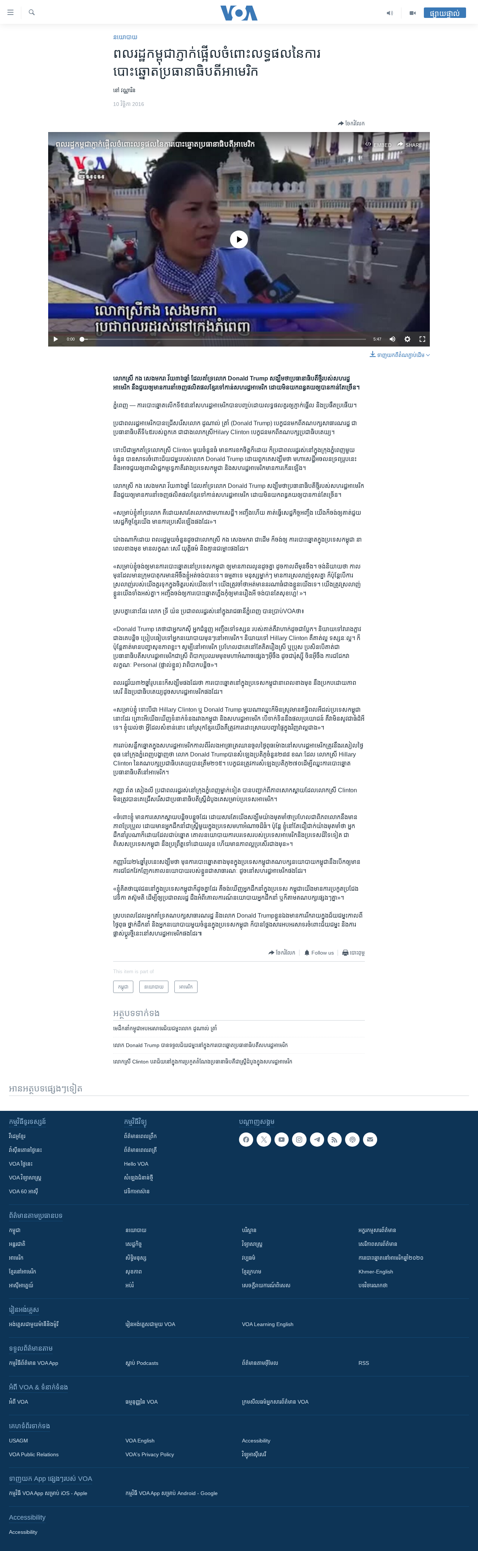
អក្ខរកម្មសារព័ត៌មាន (377, 1230)
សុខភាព (133, 1272)
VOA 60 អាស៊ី (23, 1191)
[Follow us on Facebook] (246, 1139)
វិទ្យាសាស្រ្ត (252, 1244)
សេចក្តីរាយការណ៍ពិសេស (266, 1285)
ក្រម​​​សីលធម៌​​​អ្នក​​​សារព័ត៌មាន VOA (275, 1402)
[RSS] (335, 1139)
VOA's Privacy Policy (149, 1454)
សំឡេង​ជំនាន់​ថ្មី (138, 1178)
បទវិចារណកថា (373, 1285)
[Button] (351, 123)
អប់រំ (129, 1285)
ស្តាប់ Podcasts (141, 1363)
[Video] (412, 13)
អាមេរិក (16, 1258)
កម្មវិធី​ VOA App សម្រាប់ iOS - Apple (48, 1493)
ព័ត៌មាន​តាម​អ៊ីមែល (260, 1363)
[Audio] (390, 13)
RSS (363, 1363)
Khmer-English (375, 1272)
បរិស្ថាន (249, 1230)
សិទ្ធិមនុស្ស (135, 1258)
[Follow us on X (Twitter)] (264, 1139)
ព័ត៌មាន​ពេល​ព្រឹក (140, 1136)
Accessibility (256, 1441)
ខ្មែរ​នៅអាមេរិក (22, 1272)
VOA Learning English (268, 1324)
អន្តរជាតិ (17, 1244)
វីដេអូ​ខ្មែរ (17, 1136)
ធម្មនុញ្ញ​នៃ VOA (141, 1402)
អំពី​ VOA (18, 1402)
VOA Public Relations (34, 1454)
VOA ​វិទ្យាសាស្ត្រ (25, 1178)
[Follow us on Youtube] (281, 1139)
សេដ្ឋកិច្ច (133, 1244)
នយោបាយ (125, 37)
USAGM (18, 1441)
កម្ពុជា (15, 1230)
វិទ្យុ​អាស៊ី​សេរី (254, 1454)
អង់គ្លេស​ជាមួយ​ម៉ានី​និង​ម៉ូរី (33, 1324)
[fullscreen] (422, 339)
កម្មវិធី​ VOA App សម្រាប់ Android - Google (171, 1493)
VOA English (140, 1441)
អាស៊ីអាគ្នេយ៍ (21, 1285)
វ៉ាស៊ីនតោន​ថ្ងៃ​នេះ (25, 1150)
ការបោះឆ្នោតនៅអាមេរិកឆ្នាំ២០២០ (390, 1258)
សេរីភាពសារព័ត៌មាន (377, 1244)
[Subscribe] (370, 1139)
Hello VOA (136, 1164)
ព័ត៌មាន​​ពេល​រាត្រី (140, 1150)
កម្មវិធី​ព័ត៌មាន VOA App (33, 1363)
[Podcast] (352, 1139)
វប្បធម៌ (248, 1258)
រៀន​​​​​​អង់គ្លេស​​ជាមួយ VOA (150, 1324)
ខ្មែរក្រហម (251, 1272)
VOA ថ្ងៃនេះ (20, 1164)
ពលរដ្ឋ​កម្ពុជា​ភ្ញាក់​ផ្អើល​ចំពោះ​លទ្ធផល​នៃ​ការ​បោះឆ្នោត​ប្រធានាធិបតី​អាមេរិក (155, 144)
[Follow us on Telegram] (317, 1139)
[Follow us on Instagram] (299, 1139)
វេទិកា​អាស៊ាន (137, 1191)
